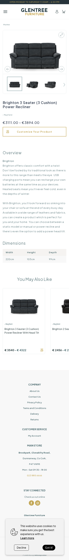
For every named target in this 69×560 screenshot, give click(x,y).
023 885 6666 (34, 475)
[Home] (34, 11)
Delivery (34, 413)
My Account (34, 435)
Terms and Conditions (34, 408)
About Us (35, 391)
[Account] (57, 11)
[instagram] (37, 503)
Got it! (49, 547)
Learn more (27, 538)
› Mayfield (7, 115)
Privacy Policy (34, 402)
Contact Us (34, 396)
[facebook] (31, 503)
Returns (34, 419)
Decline (21, 547)
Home (6, 24)
